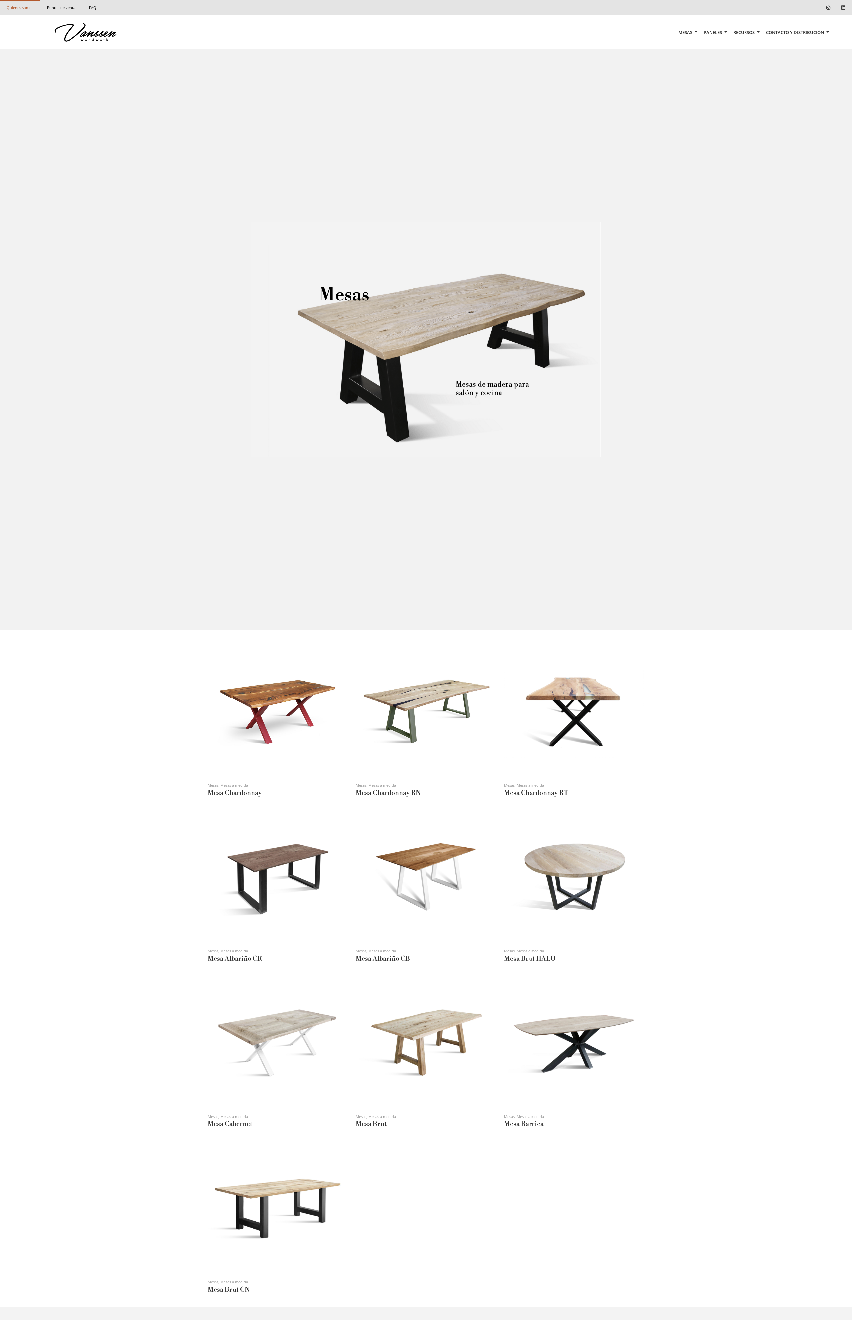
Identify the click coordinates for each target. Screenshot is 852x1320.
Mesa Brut (371, 1124)
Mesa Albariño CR (235, 959)
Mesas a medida (234, 785)
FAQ (92, 7)
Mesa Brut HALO (530, 959)
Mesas (685, 32)
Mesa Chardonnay (235, 793)
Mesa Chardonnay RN (388, 793)
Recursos (744, 32)
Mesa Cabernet (230, 1124)
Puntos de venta (61, 7)
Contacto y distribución (795, 32)
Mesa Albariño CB (383, 959)
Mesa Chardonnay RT (536, 793)
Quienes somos (20, 7)
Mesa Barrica (524, 1124)
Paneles (713, 32)
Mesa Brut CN (229, 1290)
